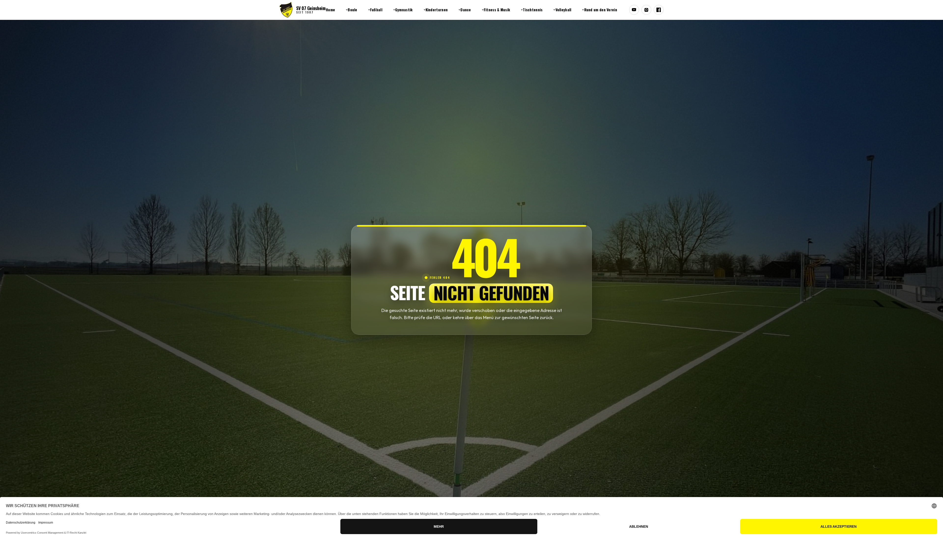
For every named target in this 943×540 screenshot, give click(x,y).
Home (330, 9)
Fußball (376, 9)
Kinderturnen (437, 9)
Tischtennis (532, 9)
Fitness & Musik (497, 9)
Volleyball (563, 9)
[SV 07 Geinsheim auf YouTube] (634, 10)
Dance (465, 9)
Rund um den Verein (600, 9)
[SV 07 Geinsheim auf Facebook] (659, 10)
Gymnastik (404, 9)
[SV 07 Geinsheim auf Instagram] (646, 10)
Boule (352, 9)
